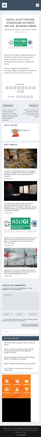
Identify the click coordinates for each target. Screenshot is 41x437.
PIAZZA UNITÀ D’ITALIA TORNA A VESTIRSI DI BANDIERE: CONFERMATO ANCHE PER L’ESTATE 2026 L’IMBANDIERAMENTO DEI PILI (20, 271)
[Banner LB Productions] (20, 410)
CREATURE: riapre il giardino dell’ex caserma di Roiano (19, 343)
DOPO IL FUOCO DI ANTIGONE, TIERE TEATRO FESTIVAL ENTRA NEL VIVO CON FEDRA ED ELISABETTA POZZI (19, 351)
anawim (23, 435)
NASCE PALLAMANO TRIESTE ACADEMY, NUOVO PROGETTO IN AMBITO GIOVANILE (19, 358)
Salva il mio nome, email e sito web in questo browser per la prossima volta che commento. (20, 320)
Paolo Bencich (15, 29)
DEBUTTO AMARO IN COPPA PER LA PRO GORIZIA (20, 364)
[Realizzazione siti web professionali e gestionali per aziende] (20, 386)
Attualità (34, 29)
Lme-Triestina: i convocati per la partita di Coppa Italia (18, 369)
